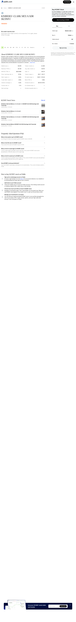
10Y (25, 47)
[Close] (70, 605)
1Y (19, 47)
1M (7, 47)
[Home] (7, 2)
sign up (22, 178)
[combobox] (69, 31)
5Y (22, 47)
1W (5, 47)
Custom (32, 47)
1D (2, 47)
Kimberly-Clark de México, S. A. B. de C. (11, 111)
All (27, 47)
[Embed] (44, 47)
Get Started (67, 2)
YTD (17, 47)
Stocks (5, 8)
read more (32, 62)
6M (13, 47)
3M (10, 47)
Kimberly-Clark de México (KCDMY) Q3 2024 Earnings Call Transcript (18, 124)
